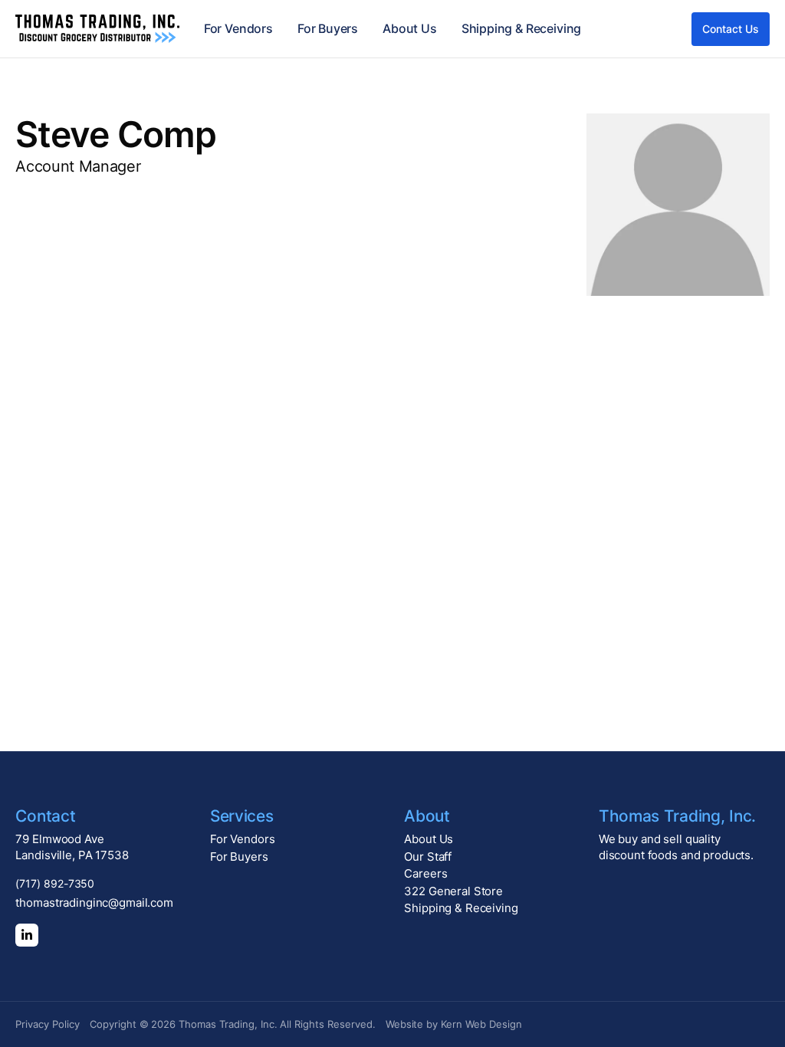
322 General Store (453, 891)
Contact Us (730, 28)
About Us (410, 28)
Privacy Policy (47, 1024)
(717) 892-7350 (54, 883)
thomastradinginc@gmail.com (94, 902)
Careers (425, 873)
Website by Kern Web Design (454, 1024)
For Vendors (238, 28)
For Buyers (327, 28)
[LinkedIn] (26, 935)
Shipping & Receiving (521, 28)
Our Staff (428, 856)
